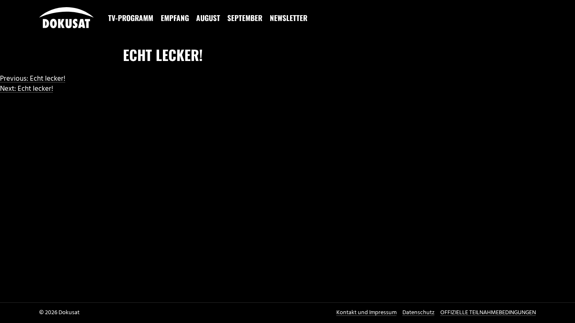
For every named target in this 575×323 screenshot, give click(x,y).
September (244, 17)
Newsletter (288, 17)
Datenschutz (418, 313)
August (208, 17)
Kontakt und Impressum (366, 313)
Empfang (175, 17)
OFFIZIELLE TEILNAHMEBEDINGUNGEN (488, 313)
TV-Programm (130, 17)
